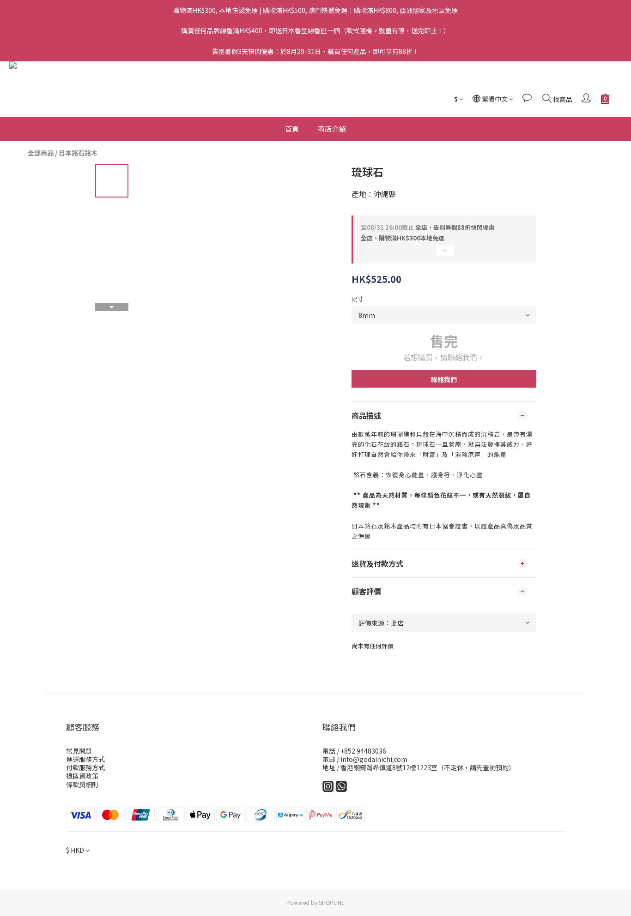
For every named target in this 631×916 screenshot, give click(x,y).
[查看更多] (444, 254)
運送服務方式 (85, 759)
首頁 (292, 128)
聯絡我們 (444, 379)
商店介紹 (332, 128)
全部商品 (41, 152)
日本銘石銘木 (78, 152)
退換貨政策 (82, 775)
